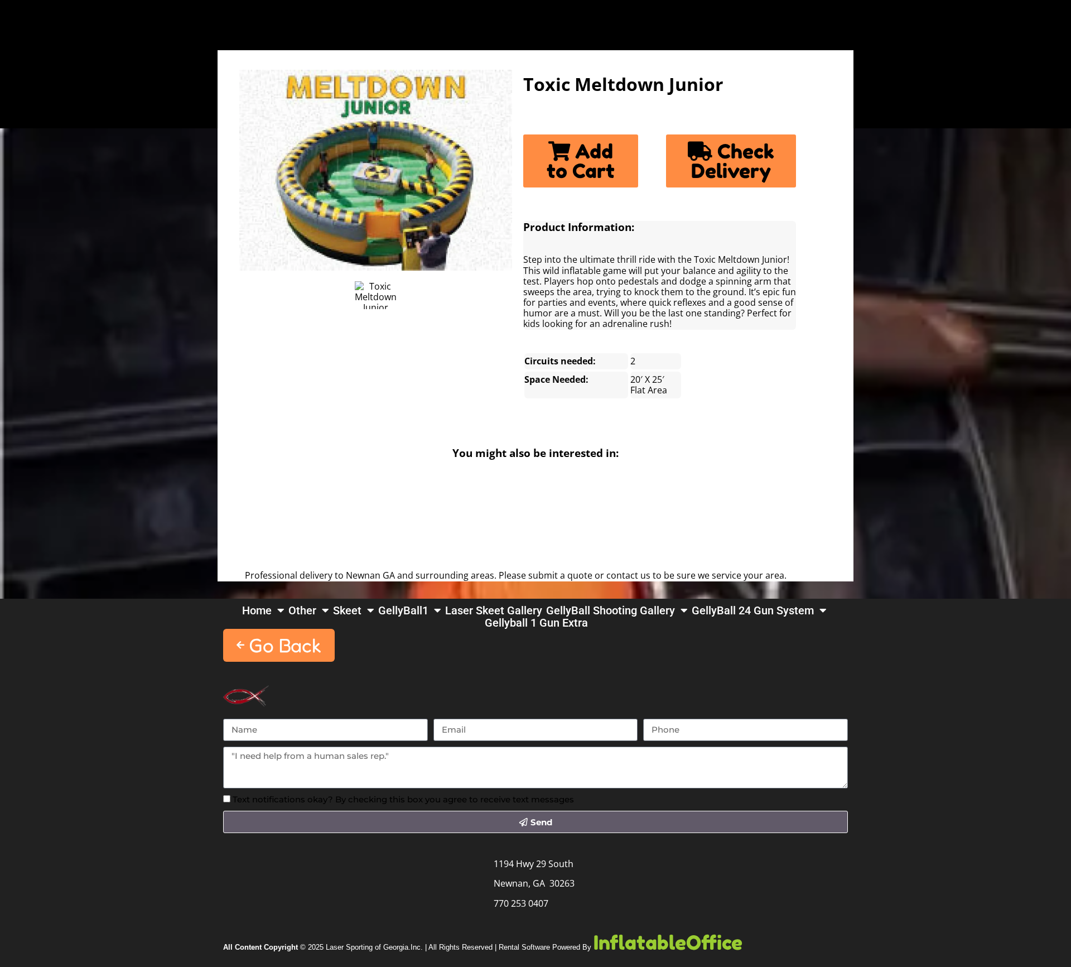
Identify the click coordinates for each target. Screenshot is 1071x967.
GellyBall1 (403, 610)
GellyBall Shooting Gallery (610, 610)
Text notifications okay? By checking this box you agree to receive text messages (403, 799)
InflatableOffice (668, 942)
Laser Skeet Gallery (493, 610)
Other (302, 610)
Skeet (347, 610)
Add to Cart (581, 160)
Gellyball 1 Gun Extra (536, 623)
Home (37, 20)
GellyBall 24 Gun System (753, 610)
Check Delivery (732, 160)
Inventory (119, 20)
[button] (279, 645)
